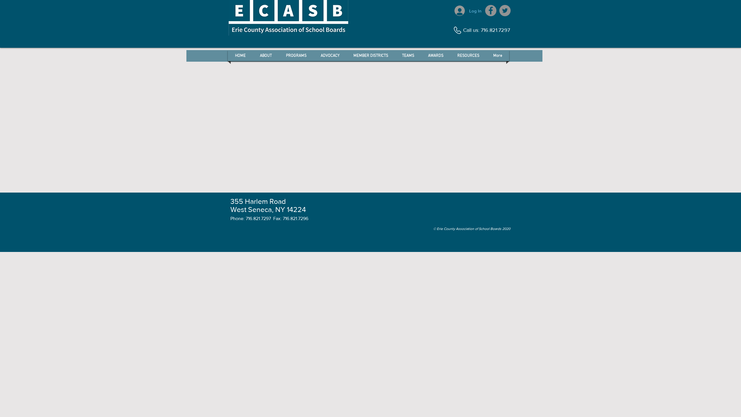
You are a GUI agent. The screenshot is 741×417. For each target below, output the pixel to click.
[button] (265, 55)
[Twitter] (505, 10)
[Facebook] (490, 10)
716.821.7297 (495, 30)
